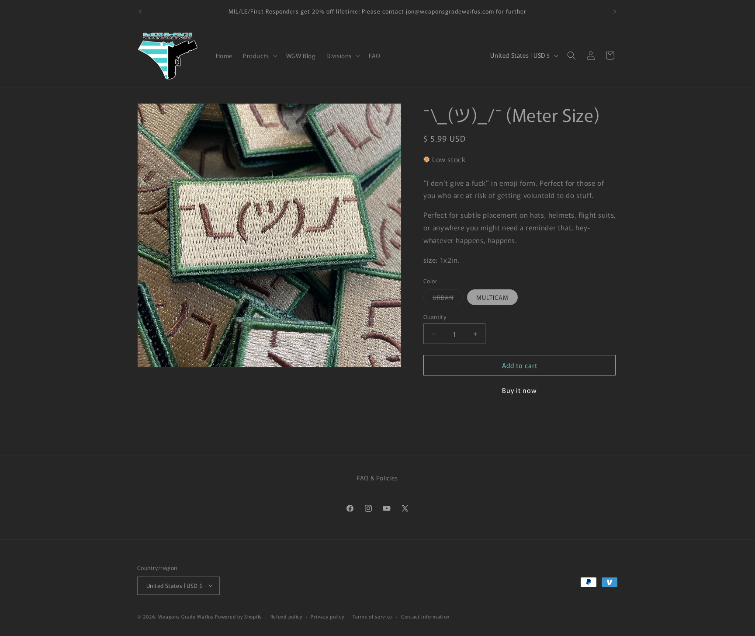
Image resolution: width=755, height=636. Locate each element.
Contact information (425, 615)
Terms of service (372, 615)
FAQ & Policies (377, 477)
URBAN (448, 298)
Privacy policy (327, 615)
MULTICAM (492, 297)
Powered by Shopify (238, 615)
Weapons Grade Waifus (186, 615)
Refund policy (286, 615)
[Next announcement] (614, 11)
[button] (259, 55)
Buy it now (519, 390)
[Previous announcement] (140, 11)
